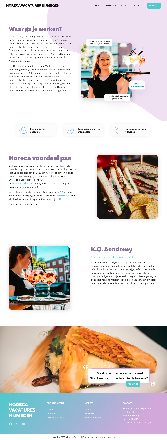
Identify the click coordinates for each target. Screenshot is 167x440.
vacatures (63, 195)
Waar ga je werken (131, 5)
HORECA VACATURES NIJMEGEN (32, 5)
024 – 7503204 (130, 419)
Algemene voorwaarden (105, 437)
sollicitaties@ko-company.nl (137, 422)
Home (97, 5)
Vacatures (110, 5)
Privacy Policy (88, 437)
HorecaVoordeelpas (22, 183)
